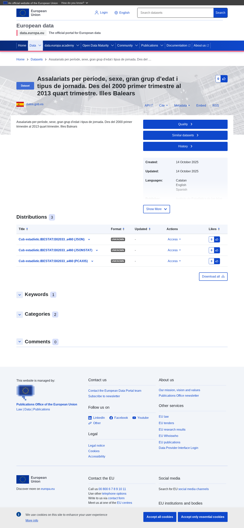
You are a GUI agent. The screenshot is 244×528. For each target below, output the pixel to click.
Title (22, 229)
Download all (211, 276)
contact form (116, 498)
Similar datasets (183, 135)
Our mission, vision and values (179, 390)
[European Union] (50, 479)
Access (173, 239)
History (183, 146)
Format (116, 229)
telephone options (114, 493)
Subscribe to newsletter (104, 396)
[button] (75, 2)
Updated (141, 229)
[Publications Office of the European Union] (50, 391)
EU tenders (166, 423)
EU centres (124, 502)
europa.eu (48, 488)
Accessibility (96, 456)
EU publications (169, 442)
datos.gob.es (34, 104)
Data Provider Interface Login (178, 447)
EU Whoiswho (168, 435)
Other (97, 423)
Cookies (94, 451)
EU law (164, 416)
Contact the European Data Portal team (114, 390)
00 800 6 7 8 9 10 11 (112, 489)
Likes (213, 229)
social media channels (193, 489)
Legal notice (96, 445)
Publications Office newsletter (179, 395)
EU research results (172, 429)
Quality (183, 124)
